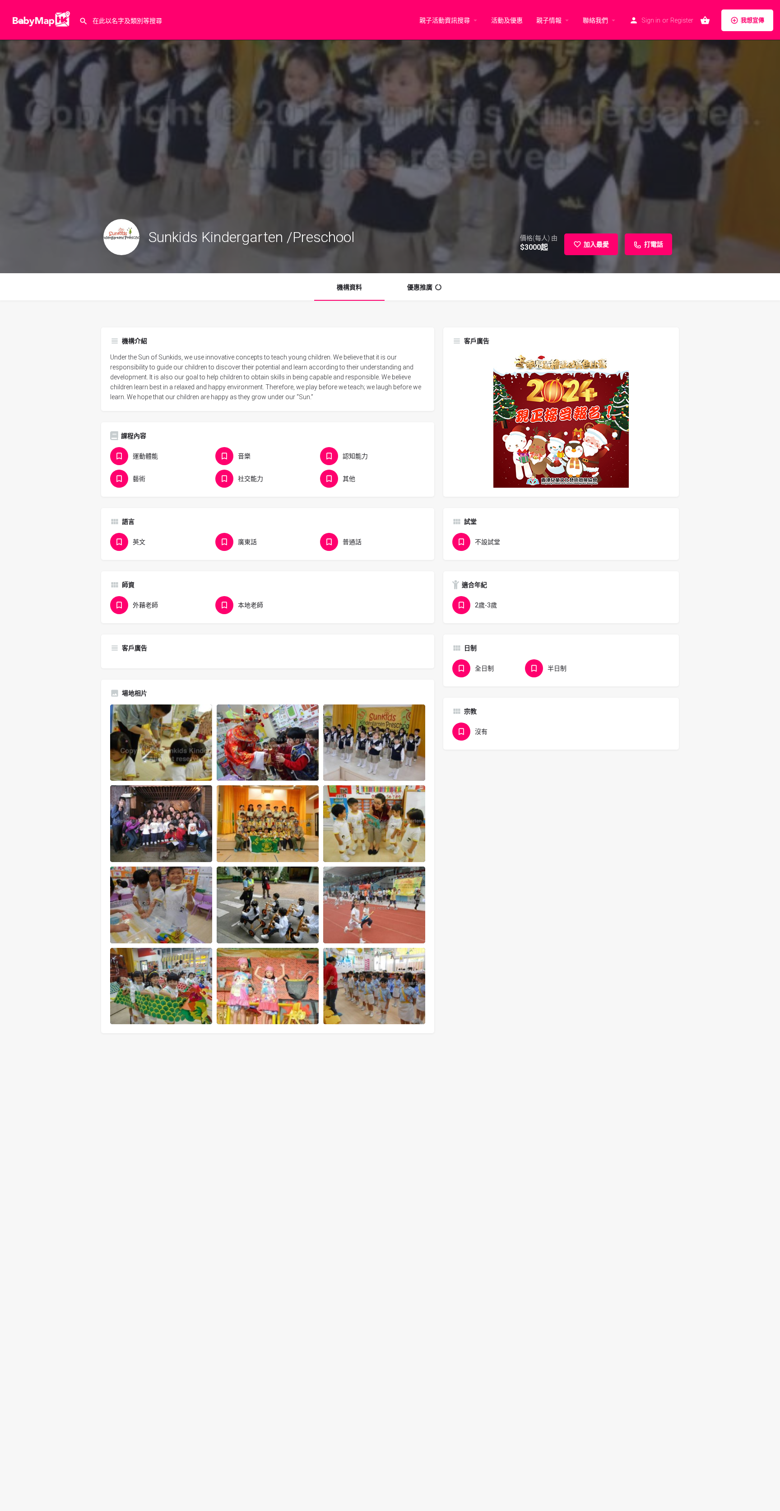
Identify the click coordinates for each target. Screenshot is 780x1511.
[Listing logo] (121, 237)
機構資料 (349, 287)
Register (681, 20)
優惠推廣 (419, 287)
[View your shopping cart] (705, 20)
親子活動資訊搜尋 (444, 20)
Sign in (650, 20)
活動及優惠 (507, 20)
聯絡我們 (595, 20)
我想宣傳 (752, 20)
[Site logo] (39, 19)
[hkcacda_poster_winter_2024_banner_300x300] (561, 419)
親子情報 (549, 20)
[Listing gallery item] (161, 742)
